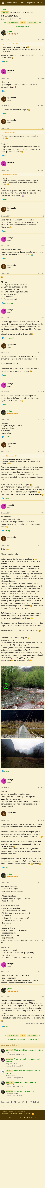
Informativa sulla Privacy (9, 1114)
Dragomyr (9, 1064)
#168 (42, 273)
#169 (42, 318)
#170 (42, 353)
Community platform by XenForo (19, 1118)
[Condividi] (38, 39)
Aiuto (21, 1114)
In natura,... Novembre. (24, 1091)
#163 (42, 106)
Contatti (4, 1112)
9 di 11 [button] (23, 23)
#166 (42, 216)
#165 (42, 170)
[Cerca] (42, 3)
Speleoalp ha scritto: (9, 44)
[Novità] (38, 3)
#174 (42, 513)
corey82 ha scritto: (8, 456)
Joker (9, 31)
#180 (42, 997)
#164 (42, 128)
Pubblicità (27, 1114)
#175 (42, 545)
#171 (42, 392)
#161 (42, 40)
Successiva (31, 23)
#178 (42, 882)
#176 (42, 788)
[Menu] (3, 3)
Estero (13, 1052)
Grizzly (8, 1075)
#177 (42, 820)
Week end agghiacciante (25, 1082)
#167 (42, 246)
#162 (42, 78)
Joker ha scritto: (8, 132)
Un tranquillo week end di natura (28, 1050)
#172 (42, 419)
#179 (42, 971)
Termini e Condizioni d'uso (17, 1112)
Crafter (8, 1052)
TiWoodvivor (9, 1093)
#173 (42, 452)
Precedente (14, 23)
